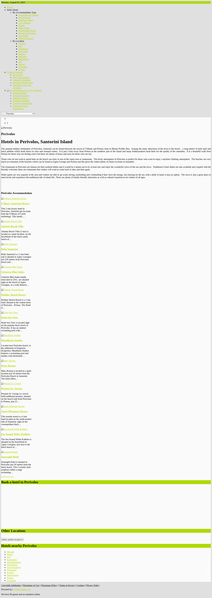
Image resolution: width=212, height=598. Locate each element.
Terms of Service (67, 585)
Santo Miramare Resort (14, 411)
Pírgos (10, 554)
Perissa (10, 578)
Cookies (80, 585)
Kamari (10, 572)
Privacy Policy (93, 585)
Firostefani (12, 570)
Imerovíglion (13, 575)
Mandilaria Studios (12, 340)
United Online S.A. (22, 589)
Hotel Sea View (9, 317)
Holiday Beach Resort (13, 294)
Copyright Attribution (11, 585)
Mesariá (10, 552)
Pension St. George (11, 388)
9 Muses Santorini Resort (15, 203)
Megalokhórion (14, 562)
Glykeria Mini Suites (12, 271)
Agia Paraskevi (14, 567)
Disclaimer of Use (31, 585)
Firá (9, 557)
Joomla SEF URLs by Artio (7, 476)
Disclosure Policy (49, 585)
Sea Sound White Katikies (15, 434)
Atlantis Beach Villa (12, 226)
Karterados (12, 559)
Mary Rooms (8, 365)
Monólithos (12, 565)
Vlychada (11, 580)
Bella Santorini (9, 249)
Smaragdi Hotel (10, 456)
